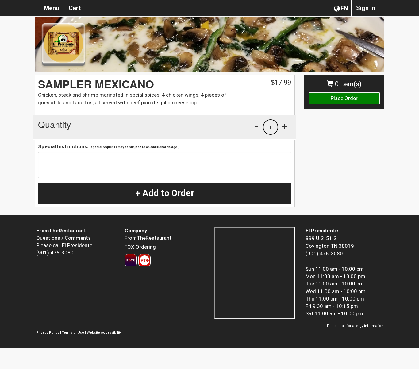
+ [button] (284, 126)
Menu (51, 8)
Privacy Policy (47, 333)
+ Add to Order (164, 193)
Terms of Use (73, 333)
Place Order (344, 98)
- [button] (256, 126)
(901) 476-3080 (55, 253)
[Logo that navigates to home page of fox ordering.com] (144, 260)
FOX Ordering (140, 247)
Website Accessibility (104, 333)
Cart (75, 8)
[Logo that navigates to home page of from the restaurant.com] (131, 260)
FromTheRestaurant (148, 238)
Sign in (365, 8)
